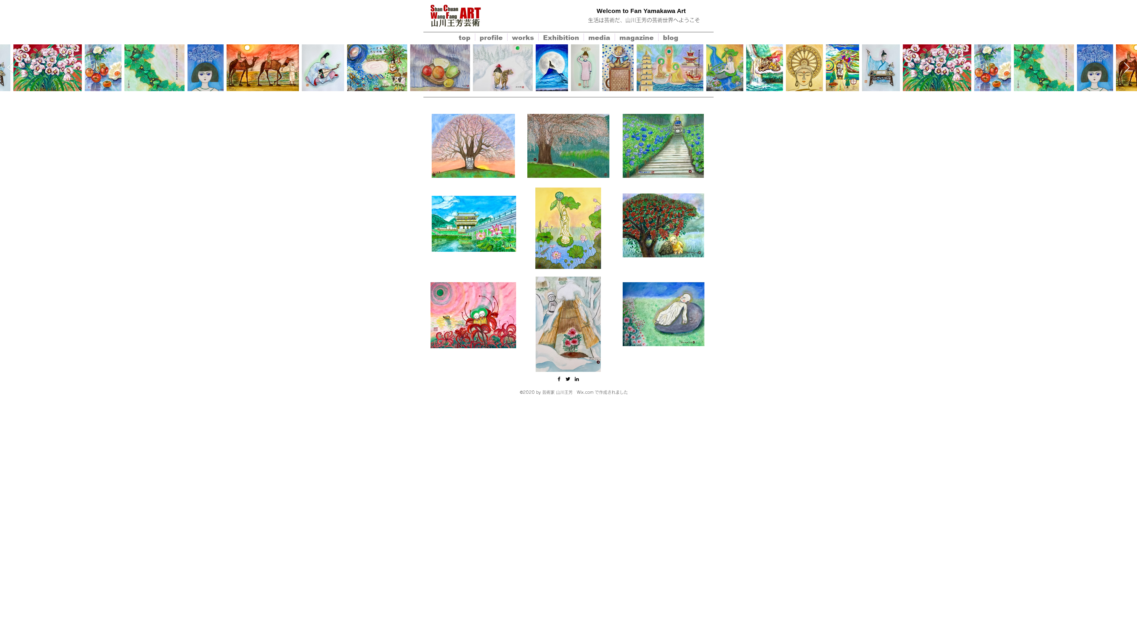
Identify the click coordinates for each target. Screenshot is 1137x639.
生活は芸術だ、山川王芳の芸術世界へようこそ (644, 20)
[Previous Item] (10, 68)
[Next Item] (1126, 68)
